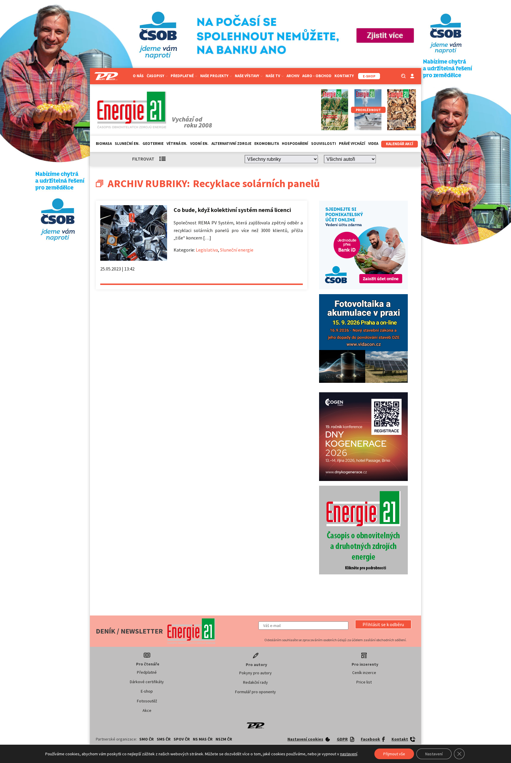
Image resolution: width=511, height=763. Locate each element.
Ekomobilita (266, 143)
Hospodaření (295, 143)
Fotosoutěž (147, 701)
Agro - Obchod (316, 75)
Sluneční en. (127, 143)
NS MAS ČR (203, 739)
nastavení (348, 753)
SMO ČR (146, 739)
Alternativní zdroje (231, 143)
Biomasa (104, 143)
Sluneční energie (236, 250)
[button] (383, 624)
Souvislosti (323, 143)
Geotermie (153, 143)
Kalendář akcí (399, 143)
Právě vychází (352, 143)
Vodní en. (199, 143)
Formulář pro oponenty (255, 691)
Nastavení (434, 753)
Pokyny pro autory (255, 672)
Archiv (293, 75)
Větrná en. (176, 143)
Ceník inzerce (364, 672)
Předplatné (147, 672)
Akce (147, 710)
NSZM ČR (224, 739)
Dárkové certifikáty (147, 681)
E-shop (147, 691)
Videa (373, 143)
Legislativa (207, 250)
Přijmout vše (394, 753)
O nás (138, 75)
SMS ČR (164, 739)
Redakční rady (255, 682)
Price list (364, 682)
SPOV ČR (182, 739)
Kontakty (344, 75)
